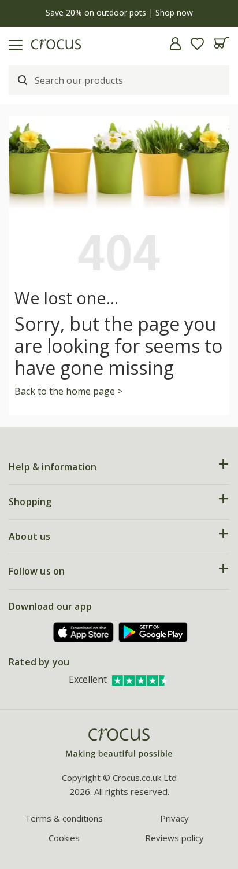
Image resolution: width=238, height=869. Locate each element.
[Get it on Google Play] (153, 632)
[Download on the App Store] (84, 632)
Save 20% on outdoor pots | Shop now (119, 12)
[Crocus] (119, 743)
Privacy (174, 818)
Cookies (64, 838)
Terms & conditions (64, 818)
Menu (13, 43)
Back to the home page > (68, 391)
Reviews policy (174, 838)
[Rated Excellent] (141, 679)
